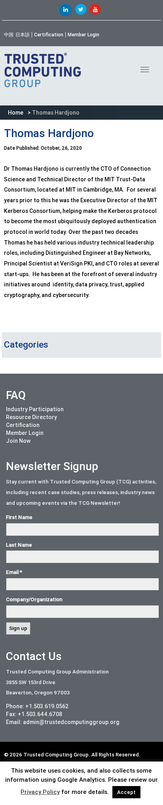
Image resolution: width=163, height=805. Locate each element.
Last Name (19, 545)
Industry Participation (35, 409)
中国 (8, 35)
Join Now (18, 441)
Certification (48, 35)
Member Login (83, 35)
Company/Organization (34, 599)
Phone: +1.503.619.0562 (37, 706)
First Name (19, 517)
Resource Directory (31, 417)
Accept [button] (126, 792)
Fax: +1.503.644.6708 (34, 714)
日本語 (22, 35)
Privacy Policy (40, 792)
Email (14, 572)
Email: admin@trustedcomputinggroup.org (62, 722)
